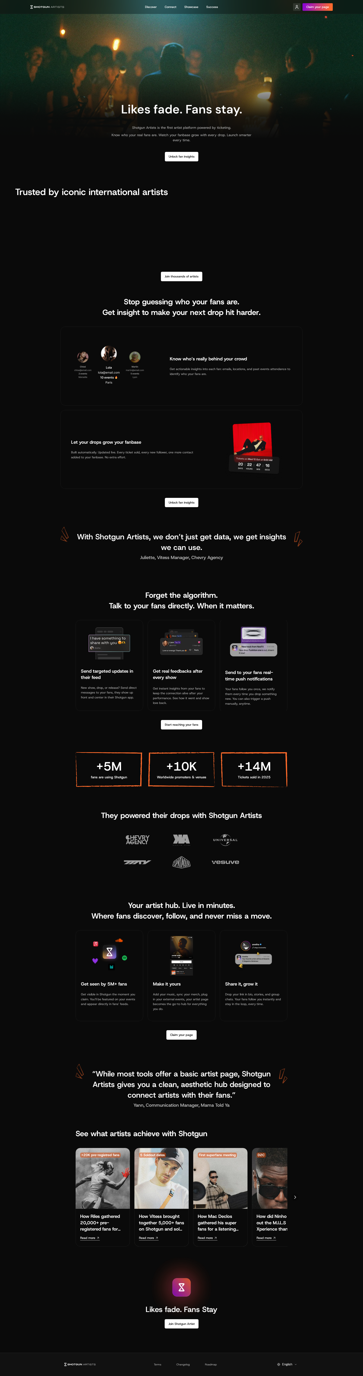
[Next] (295, 1197)
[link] (90, 1237)
